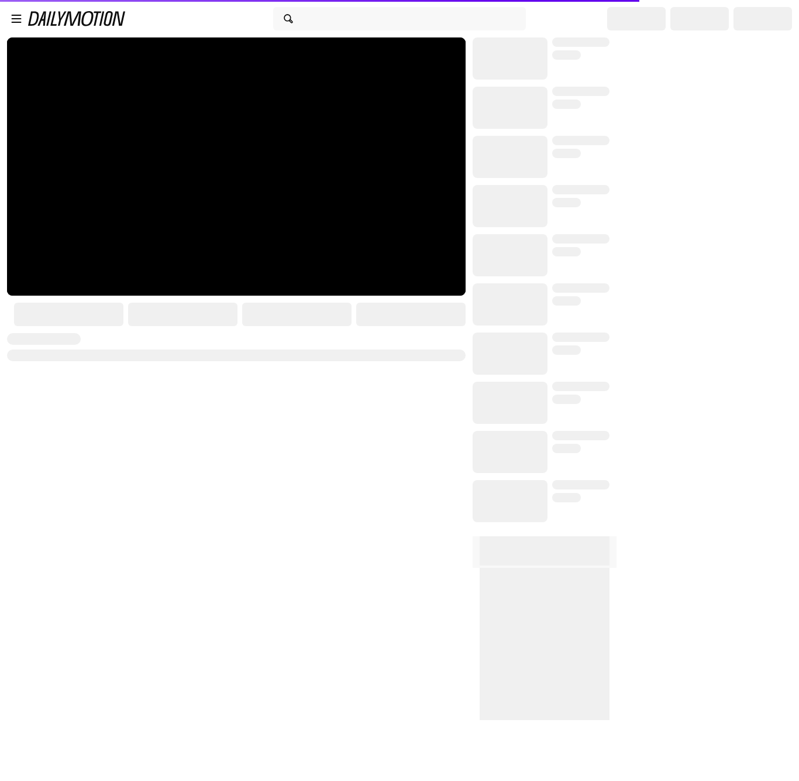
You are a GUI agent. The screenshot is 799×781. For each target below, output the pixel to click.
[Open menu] (16, 18)
